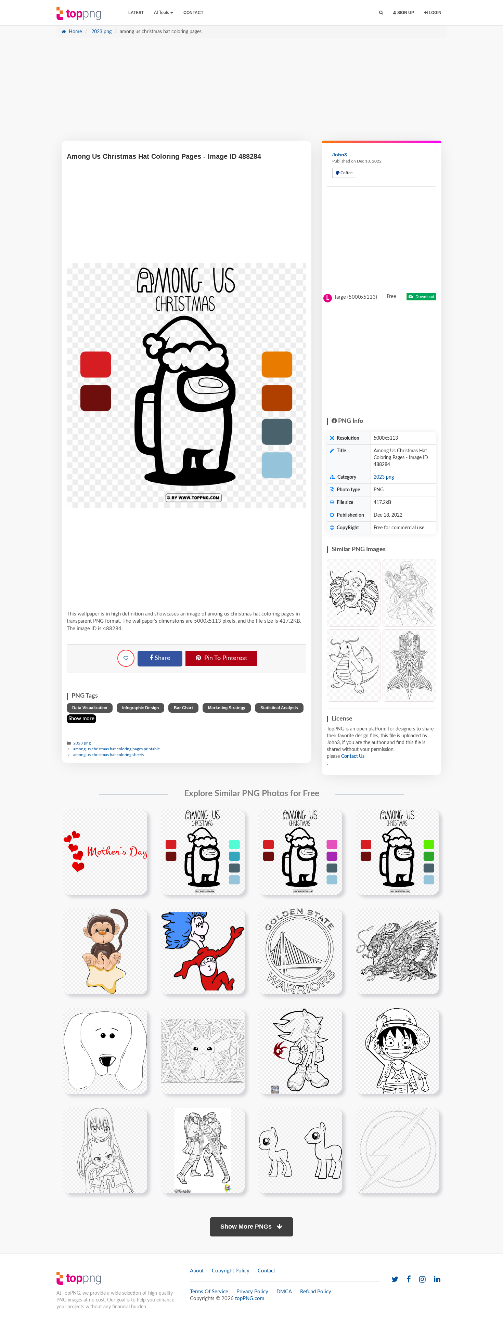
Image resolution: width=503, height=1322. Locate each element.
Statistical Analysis (279, 707)
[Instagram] (422, 1279)
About (197, 1270)
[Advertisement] (251, 93)
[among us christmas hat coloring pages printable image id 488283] (203, 851)
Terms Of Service (209, 1291)
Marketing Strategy (226, 707)
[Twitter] (394, 1279)
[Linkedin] (437, 1279)
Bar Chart (183, 707)
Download (424, 297)
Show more (81, 718)
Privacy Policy (252, 1291)
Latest (136, 12)
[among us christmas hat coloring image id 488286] (397, 851)
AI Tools (162, 13)
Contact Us (352, 756)
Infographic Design (140, 707)
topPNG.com (249, 1298)
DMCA (284, 1291)
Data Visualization (89, 707)
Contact (193, 12)
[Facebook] (409, 1279)
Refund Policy (315, 1291)
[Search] (381, 13)
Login (434, 12)
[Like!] (125, 658)
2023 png (101, 31)
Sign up (405, 12)
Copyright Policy (230, 1270)
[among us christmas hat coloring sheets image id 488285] (300, 851)
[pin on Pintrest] (138, 818)
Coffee (345, 173)
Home (74, 31)
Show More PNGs (246, 1226)
